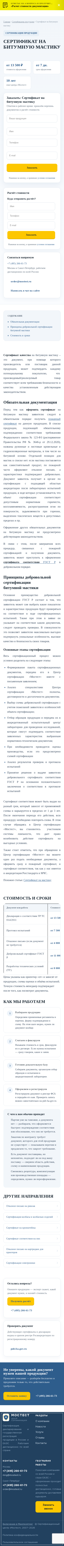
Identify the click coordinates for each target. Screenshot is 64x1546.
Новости (40, 1426)
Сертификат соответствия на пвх (23, 1238)
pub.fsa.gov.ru (19, 1348)
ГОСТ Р (29, 562)
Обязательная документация (24, 322)
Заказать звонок (48, 1506)
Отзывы (39, 1437)
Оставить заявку (17, 1395)
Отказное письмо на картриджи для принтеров (24, 1251)
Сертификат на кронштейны (20, 1227)
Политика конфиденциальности (20, 1535)
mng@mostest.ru (12, 1475)
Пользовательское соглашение (20, 1542)
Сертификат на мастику (37, 880)
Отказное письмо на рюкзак (20, 1206)
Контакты (41, 1443)
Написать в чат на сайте (25, 290)
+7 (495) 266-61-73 (17, 263)
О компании (42, 1421)
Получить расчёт (21, 1301)
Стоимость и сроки (20, 335)
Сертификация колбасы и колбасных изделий (29, 1216)
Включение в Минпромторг (18, 1524)
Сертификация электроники (20, 1262)
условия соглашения (46, 178)
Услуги (39, 1432)
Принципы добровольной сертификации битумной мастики (31, 329)
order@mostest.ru (21, 281)
